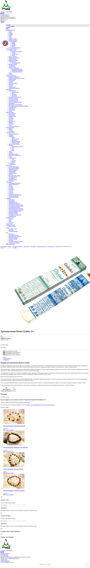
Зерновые (11, 136)
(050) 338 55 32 (5, 16)
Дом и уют (8, 165)
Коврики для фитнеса (14, 76)
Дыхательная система (14, 203)
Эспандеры (11, 80)
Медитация (9, 89)
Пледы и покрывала (14, 68)
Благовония (12, 103)
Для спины (11, 189)
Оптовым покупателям (13, 558)
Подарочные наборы (14, 166)
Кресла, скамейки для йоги (15, 102)
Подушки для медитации (15, 97)
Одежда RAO (12, 113)
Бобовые (11, 135)
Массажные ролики (13, 195)
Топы (10, 125)
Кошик (3, 21)
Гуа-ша (10, 185)
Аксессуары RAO (16, 62)
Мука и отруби (15, 138)
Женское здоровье (13, 213)
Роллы (13, 46)
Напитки (11, 145)
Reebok (13, 43)
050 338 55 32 (5, 554)
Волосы (11, 218)
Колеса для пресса (13, 83)
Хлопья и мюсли (16, 141)
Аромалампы (12, 171)
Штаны (11, 119)
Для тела (11, 193)
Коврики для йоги (10, 30)
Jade (10, 36)
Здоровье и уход (10, 217)
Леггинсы (11, 118)
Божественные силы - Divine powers (45, 246)
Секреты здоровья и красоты (16, 241)
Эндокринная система (14, 207)
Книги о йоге (9, 223)
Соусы (10, 156)
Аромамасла (12, 108)
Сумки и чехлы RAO (17, 51)
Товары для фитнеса (11, 75)
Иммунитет (12, 199)
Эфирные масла (13, 107)
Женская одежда (10, 112)
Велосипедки (12, 121)
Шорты (11, 122)
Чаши (13, 93)
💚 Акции (11, 234)
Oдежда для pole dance (14, 126)
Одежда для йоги (13, 239)
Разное (10, 74)
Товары (9, 246)
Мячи (10, 73)
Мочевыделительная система (16, 208)
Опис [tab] (4, 357)
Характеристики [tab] (7, 358)
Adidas (13, 42)
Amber (10, 37)
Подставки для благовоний (15, 104)
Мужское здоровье (13, 212)
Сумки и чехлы (12, 50)
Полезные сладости (13, 154)
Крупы (13, 137)
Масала (13, 161)
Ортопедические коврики (15, 194)
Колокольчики (15, 92)
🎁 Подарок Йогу (10, 244)
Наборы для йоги (13, 40)
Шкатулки (11, 180)
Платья (10, 117)
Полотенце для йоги (14, 57)
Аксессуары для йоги (11, 49)
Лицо (10, 220)
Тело (10, 221)
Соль (13, 159)
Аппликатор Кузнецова (14, 183)
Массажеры (9, 182)
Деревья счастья (13, 179)
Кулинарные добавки (14, 144)
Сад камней (12, 178)
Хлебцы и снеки (16, 142)
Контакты (11, 230)
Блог (7, 232)
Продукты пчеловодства (15, 155)
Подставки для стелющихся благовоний (18, 106)
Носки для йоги (13, 59)
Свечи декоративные (14, 168)
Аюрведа (8, 198)
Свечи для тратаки (13, 99)
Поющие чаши (12, 90)
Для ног (11, 190)
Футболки (11, 123)
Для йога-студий (13, 228)
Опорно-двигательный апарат (16, 209)
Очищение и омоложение (15, 214)
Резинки (11, 81)
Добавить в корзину (6, 338)
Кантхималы (12, 109)
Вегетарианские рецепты (15, 236)
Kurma (10, 35)
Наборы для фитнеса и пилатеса (16, 78)
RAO (10, 31)
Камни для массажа (13, 184)
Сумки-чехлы (15, 54)
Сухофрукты (12, 164)
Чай (13, 149)
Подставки (14, 94)
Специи (14, 160)
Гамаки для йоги (13, 38)
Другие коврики (13, 41)
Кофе (13, 150)
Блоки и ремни (12, 61)
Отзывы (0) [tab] (6, 359)
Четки (10, 111)
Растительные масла (14, 133)
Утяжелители (12, 87)
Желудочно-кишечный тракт (16, 204)
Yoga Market (3, 246)
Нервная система (13, 202)
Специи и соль (12, 157)
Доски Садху (12, 65)
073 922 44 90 (5, 555)
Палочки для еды (13, 176)
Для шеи (11, 188)
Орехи (10, 151)
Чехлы (13, 55)
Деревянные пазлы (13, 100)
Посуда (10, 174)
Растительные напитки (17, 146)
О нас (7, 227)
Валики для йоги (13, 64)
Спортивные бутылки (14, 88)
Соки (13, 147)
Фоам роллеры (12, 79)
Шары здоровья (12, 170)
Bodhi (10, 32)
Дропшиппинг (4, 559)
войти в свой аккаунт (25, 402)
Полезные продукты (14, 235)
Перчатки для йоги (13, 60)
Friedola (13, 45)
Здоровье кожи (12, 216)
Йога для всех (12, 226)
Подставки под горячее (14, 175)
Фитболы (11, 84)
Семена (11, 152)
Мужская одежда (10, 127)
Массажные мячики (13, 197)
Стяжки (14, 52)
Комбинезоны (12, 116)
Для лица (11, 187)
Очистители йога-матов (14, 47)
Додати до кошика (9, 430)
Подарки (11, 240)
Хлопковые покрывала (17, 70)
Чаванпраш (11, 201)
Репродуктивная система (15, 211)
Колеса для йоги (13, 56)
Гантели (11, 85)
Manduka (11, 33)
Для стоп (11, 192)
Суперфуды (12, 163)
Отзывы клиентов (13, 231)
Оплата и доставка (10, 225)
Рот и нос (11, 222)
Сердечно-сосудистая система (16, 206)
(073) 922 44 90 (5, 14)
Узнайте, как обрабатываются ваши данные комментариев (40, 404)
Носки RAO (12, 114)
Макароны (14, 140)
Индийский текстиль (17, 71)
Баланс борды (12, 66)
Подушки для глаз (13, 98)
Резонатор (14, 95)
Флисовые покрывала (17, 69)
